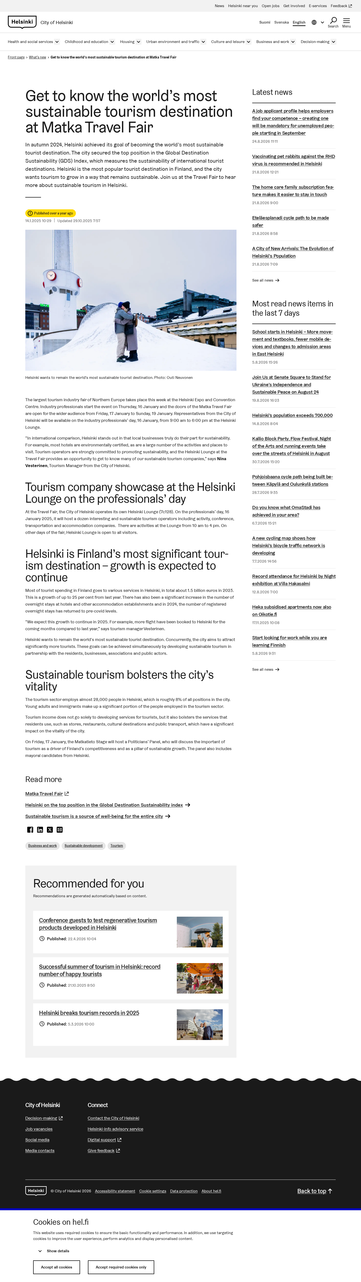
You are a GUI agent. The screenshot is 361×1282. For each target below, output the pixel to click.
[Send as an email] (60, 830)
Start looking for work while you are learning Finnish (289, 641)
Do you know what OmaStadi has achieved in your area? (286, 511)
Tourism (117, 845)
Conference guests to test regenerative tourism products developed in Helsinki (98, 923)
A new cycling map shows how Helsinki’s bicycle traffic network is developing (288, 545)
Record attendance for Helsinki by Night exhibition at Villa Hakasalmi (293, 580)
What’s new (37, 57)
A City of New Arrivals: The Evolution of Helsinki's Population (292, 252)
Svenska (281, 22)
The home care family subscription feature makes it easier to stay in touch (293, 191)
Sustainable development (84, 845)
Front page (16, 57)
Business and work (42, 845)
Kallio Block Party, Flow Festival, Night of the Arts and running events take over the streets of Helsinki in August (291, 445)
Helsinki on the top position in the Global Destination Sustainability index (104, 805)
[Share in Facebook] (30, 830)
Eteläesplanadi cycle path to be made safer (290, 221)
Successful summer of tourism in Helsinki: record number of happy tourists (100, 970)
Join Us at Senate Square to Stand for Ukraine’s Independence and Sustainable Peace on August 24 (291, 384)
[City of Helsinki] (36, 1191)
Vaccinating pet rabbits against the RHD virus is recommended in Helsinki (293, 160)
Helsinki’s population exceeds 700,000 (292, 415)
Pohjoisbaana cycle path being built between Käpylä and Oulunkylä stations (292, 480)
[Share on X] (50, 830)
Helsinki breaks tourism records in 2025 (89, 1013)
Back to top (311, 1191)
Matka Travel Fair (47, 793)
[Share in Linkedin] (40, 830)
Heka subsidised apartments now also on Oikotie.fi (291, 610)
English (299, 22)
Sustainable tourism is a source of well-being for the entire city (94, 816)
